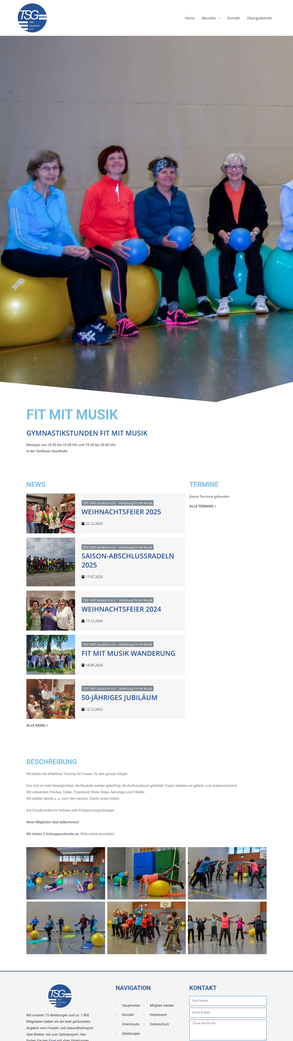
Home (190, 18)
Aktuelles (209, 18)
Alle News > (37, 725)
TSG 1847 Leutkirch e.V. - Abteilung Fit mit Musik (117, 503)
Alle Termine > (202, 506)
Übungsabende (259, 18)
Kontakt (233, 18)
